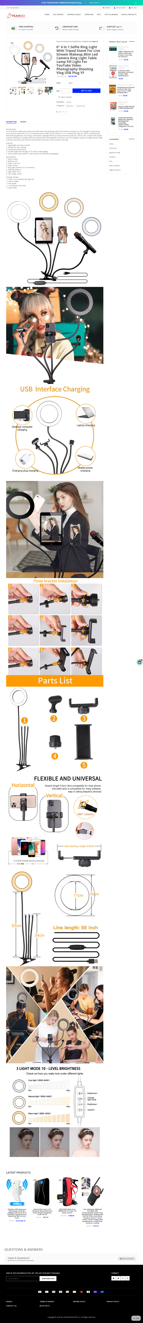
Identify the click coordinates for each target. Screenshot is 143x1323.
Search (107, 8)
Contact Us (11, 1306)
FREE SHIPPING (26, 27)
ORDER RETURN (70, 27)
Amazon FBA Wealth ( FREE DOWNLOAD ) (126, 107)
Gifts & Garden (111, 14)
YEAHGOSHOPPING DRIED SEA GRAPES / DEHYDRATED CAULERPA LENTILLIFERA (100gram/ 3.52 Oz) (126, 122)
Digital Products (129, 14)
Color (58, 83)
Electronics (58, 14)
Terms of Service (47, 1301)
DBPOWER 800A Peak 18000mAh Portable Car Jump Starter (67, 1211)
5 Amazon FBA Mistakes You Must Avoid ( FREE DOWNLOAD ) (126, 73)
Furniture (89, 14)
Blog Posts (44, 1306)
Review (23, 122)
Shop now (93, 3)
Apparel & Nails (74, 14)
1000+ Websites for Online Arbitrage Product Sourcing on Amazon (126, 54)
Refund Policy (79, 1301)
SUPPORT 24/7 (114, 27)
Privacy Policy (113, 1301)
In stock (68, 102)
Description (11, 122)
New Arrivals (81, 106)
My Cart (134, 8)
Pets (99, 14)
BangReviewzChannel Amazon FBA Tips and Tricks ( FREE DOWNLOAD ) (126, 90)
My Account (120, 8)
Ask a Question (128, 1259)
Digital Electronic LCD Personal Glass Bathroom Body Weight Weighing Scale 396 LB (42, 1211)
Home (47, 14)
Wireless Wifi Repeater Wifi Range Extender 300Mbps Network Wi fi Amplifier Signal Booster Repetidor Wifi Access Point (17, 1213)
